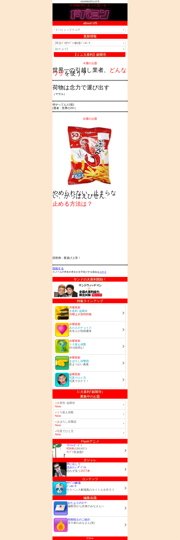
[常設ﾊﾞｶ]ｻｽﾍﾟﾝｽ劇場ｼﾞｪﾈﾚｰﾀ (72, 43)
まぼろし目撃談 (65, 421)
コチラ (102, 272)
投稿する (58, 268)
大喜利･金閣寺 (65, 403)
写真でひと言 (64, 431)
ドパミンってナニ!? (67, 30)
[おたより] (61, 49)
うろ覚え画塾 (64, 412)
